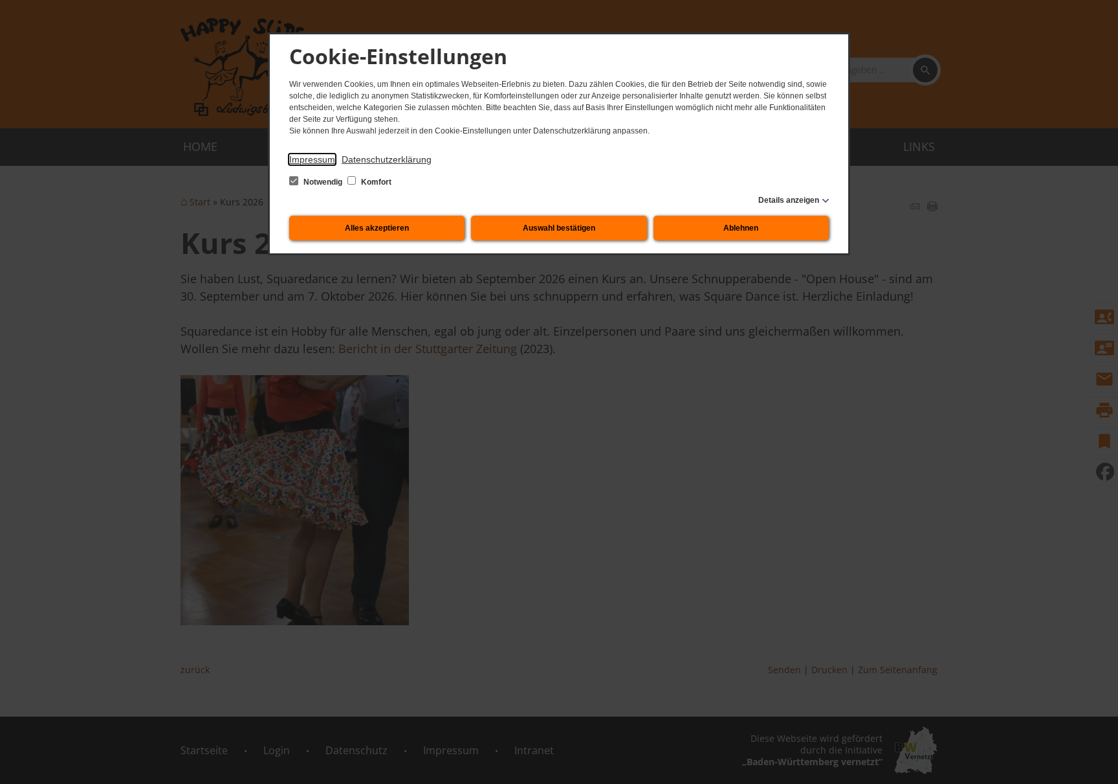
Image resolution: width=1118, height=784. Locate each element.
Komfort (375, 182)
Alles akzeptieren (377, 228)
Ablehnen (740, 228)
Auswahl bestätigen (559, 228)
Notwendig (322, 182)
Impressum (312, 159)
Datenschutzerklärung (387, 159)
